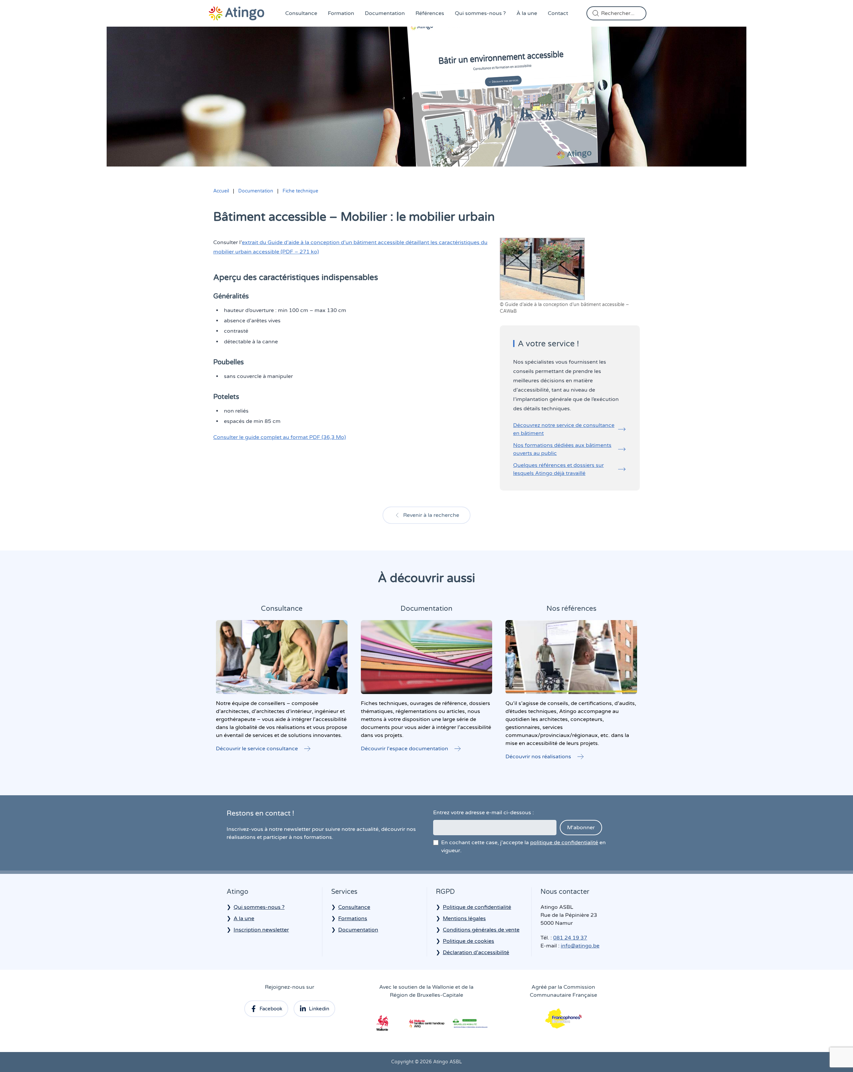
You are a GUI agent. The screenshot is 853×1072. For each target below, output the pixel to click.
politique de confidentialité (564, 842)
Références (430, 13)
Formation (341, 13)
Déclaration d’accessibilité (476, 952)
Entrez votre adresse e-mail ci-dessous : (483, 812)
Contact (558, 13)
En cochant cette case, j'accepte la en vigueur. (523, 846)
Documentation (385, 13)
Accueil (221, 191)
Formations (352, 918)
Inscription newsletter (261, 929)
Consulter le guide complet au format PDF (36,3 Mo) (279, 437)
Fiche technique (300, 191)
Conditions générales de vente (481, 929)
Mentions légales (464, 918)
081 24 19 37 (570, 937)
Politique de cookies (468, 941)
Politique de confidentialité (477, 907)
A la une (244, 918)
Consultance (301, 13)
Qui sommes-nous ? (480, 13)
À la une (526, 13)
